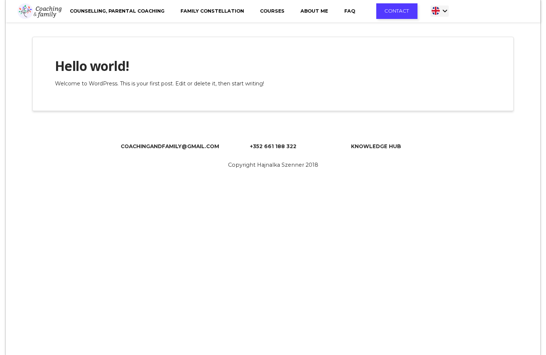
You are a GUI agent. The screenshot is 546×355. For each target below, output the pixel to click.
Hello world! (92, 66)
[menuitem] (439, 11)
